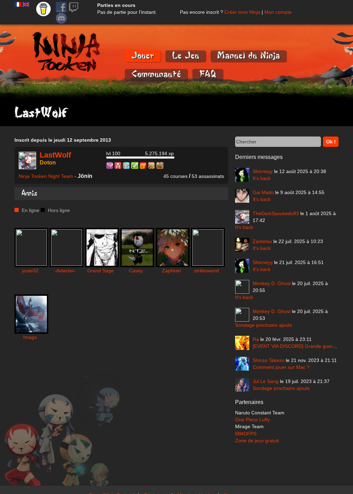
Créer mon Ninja (242, 12)
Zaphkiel (171, 270)
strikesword (206, 270)
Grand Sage (100, 270)
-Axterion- (65, 270)
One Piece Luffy (252, 419)
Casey (136, 270)
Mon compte (278, 12)
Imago (30, 337)
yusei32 (30, 270)
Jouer (142, 55)
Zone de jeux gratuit (257, 440)
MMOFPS (245, 433)
